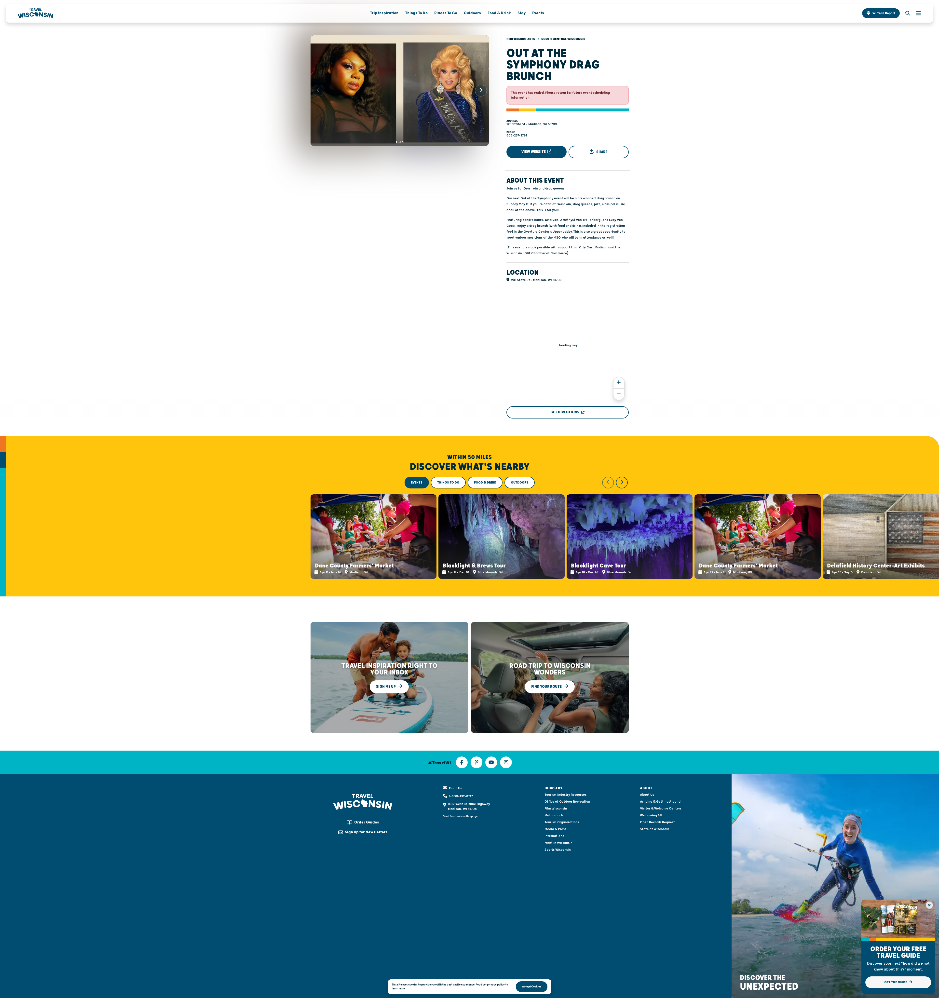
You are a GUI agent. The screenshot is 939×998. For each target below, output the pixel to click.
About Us (647, 795)
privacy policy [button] (496, 984)
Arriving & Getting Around (660, 802)
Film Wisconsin (555, 808)
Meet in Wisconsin (558, 843)
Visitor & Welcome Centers (660, 808)
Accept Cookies (531, 986)
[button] (881, 13)
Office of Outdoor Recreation (567, 802)
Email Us (455, 788)
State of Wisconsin (654, 829)
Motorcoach (553, 815)
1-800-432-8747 (461, 796)
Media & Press (555, 829)
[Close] (929, 905)
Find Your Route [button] (546, 686)
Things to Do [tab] (448, 483)
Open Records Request (657, 822)
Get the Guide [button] (896, 982)
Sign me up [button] (386, 686)
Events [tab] (416, 483)
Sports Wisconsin (557, 850)
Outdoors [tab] (519, 483)
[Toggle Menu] (916, 13)
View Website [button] (533, 151)
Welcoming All (651, 815)
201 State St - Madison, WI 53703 (531, 124)
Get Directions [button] (564, 412)
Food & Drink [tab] (485, 483)
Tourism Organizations (561, 822)
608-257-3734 (516, 135)
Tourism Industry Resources (565, 795)
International (554, 836)
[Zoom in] (619, 383)
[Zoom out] (619, 394)
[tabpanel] (470, 528)
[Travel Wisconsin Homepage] (36, 13)
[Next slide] (481, 90)
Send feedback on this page (460, 816)
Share (601, 151)
